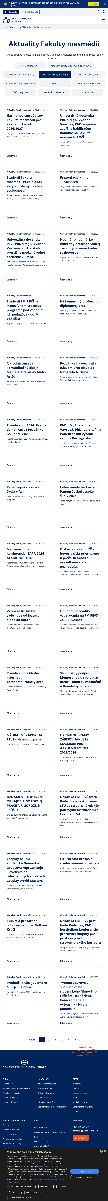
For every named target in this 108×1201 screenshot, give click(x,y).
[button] (103, 20)
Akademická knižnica (43, 1146)
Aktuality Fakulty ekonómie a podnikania (71, 65)
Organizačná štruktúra (83, 1107)
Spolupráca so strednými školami (52, 1107)
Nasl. (77, 1039)
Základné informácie (47, 1083)
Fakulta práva (8, 1083)
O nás (75, 1111)
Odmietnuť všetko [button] (84, 1178)
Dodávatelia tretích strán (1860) (51, 1166)
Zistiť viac (93, 4)
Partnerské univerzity (12, 1143)
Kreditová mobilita (11, 1129)
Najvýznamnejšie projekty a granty (49, 1132)
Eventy (76, 1088)
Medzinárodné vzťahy (89, 83)
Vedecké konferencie (54, 92)
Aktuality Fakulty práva (89, 74)
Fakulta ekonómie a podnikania (16, 1088)
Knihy (36, 1137)
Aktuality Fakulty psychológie (20, 83)
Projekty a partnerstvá (12, 1139)
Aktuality (76, 1083)
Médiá (55, 83)
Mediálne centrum (81, 1102)
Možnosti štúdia (45, 1088)
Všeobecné (87, 92)
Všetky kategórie (30, 65)
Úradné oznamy (80, 1093)
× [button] (105, 1151)
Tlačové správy (20, 92)
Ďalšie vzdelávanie (46, 1093)
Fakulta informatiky (11, 1102)
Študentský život (45, 1097)
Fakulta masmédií (10, 1097)
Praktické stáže (9, 1134)
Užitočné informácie (46, 1102)
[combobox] (101, 1151)
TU (18, 5)
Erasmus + (7, 1125)
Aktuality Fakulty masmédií (55, 74)
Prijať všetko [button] (84, 1171)
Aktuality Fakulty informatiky (20, 74)
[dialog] (54, 1174)
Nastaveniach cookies (43, 1179)
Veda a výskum (40, 1127)
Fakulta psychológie (11, 1093)
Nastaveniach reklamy (50, 1177)
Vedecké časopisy (42, 1141)
